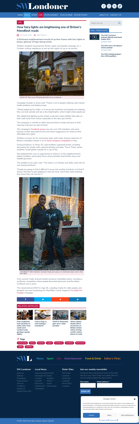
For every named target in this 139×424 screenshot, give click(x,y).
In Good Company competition (57, 140)
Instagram (109, 6)
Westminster (52, 386)
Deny (109, 415)
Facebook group (38, 129)
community (22, 343)
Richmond (80, 343)
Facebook (103, 6)
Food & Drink (66, 15)
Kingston (50, 378)
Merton (49, 381)
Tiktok (120, 6)
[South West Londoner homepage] (42, 6)
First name (84, 382)
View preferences (127, 415)
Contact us (115, 15)
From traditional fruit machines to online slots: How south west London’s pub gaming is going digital (24, 327)
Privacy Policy (113, 420)
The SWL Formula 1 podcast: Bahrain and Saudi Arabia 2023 (111, 37)
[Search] (119, 23)
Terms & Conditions (21, 384)
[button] (135, 399)
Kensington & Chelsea (43, 375)
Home (20, 15)
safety (20, 347)
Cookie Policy (104, 420)
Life (40, 15)
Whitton (29, 347)
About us (103, 15)
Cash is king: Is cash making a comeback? (41, 323)
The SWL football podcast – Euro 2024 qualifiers (111, 55)
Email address (103, 382)
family (32, 343)
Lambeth (38, 381)
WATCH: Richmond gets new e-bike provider (60, 323)
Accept (91, 415)
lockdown (59, 343)
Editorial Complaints (21, 376)
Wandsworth (40, 386)
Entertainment (51, 15)
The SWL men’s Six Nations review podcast (111, 47)
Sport (34, 15)
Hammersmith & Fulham (44, 373)
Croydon (38, 378)
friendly (41, 343)
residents (69, 343)
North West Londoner (66, 384)
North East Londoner (66, 374)
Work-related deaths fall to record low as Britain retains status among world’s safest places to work (76, 327)
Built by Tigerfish (48, 421)
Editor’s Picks (112, 358)
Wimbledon (39, 388)
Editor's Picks (80, 15)
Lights (49, 343)
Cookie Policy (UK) (24, 391)
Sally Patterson (42, 35)
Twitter (114, 6)
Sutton (49, 383)
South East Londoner (66, 379)
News (27, 15)
